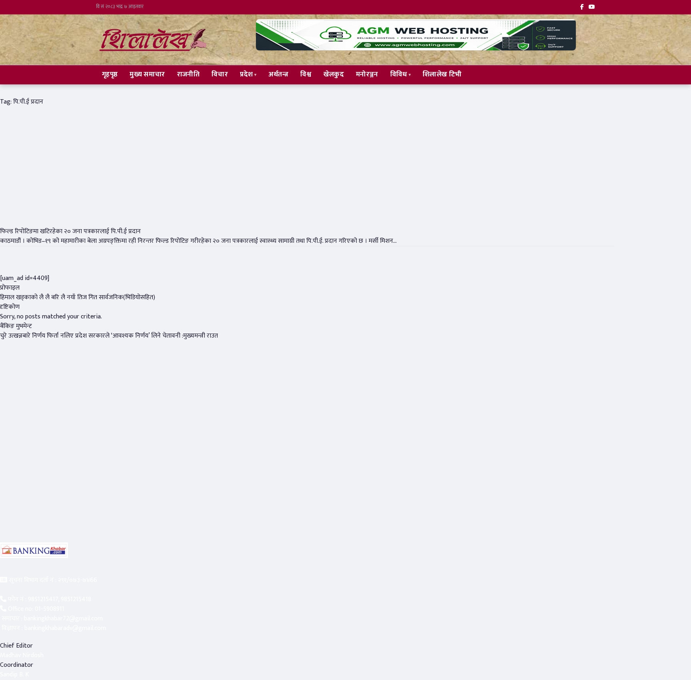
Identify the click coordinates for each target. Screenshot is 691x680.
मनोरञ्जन (367, 74)
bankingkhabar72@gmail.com (63, 618)
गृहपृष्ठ (110, 74)
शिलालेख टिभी (442, 74)
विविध (398, 74)
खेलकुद (334, 74)
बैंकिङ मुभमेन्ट (16, 326)
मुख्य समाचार (147, 74)
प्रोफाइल (10, 287)
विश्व (306, 74)
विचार (220, 74)
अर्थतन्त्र (278, 74)
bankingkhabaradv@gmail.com (65, 628)
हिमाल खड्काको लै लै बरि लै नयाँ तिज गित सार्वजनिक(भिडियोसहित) (77, 297)
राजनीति (188, 74)
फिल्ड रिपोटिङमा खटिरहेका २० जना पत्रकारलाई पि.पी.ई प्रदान (70, 231)
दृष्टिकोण (10, 307)
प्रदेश (246, 74)
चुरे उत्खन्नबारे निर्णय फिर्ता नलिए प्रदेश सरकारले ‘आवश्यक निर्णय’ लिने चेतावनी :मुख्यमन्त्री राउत (109, 335)
